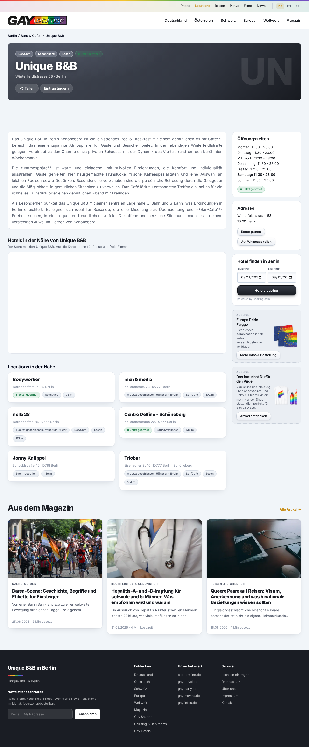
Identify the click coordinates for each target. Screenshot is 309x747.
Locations (202, 5)
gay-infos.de (187, 703)
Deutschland (176, 20)
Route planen (251, 232)
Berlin (12, 36)
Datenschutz (231, 682)
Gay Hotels (142, 731)
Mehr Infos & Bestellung (258, 355)
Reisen (220, 5)
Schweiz (228, 20)
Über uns (229, 689)
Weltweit (271, 20)
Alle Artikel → (290, 509)
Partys (234, 5)
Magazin (293, 20)
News (261, 5)
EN (289, 6)
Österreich (203, 20)
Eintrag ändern (56, 88)
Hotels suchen (266, 290)
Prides (185, 5)
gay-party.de (187, 689)
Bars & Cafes (31, 36)
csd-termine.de (189, 675)
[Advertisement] (154, 116)
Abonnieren (87, 714)
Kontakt (227, 703)
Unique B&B (54, 36)
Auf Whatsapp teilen (256, 242)
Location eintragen (235, 675)
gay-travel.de (187, 682)
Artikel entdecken (253, 416)
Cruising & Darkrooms (150, 724)
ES (297, 6)
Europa (249, 20)
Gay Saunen (143, 717)
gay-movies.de (189, 696)
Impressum (230, 696)
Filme (248, 5)
